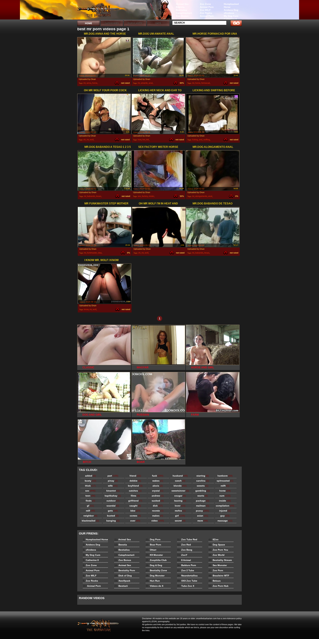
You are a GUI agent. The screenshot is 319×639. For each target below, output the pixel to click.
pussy (202, 510)
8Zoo (213, 539)
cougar (180, 495)
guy (225, 515)
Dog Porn (153, 539)
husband (180, 475)
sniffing (206, 139)
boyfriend (135, 485)
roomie (157, 510)
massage (224, 520)
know (86, 309)
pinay (113, 480)
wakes (157, 480)
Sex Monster (218, 565)
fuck (157, 475)
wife (113, 485)
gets (113, 510)
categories (112, 23)
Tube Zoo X (185, 586)
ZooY (182, 555)
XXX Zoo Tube (187, 580)
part (112, 475)
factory (145, 196)
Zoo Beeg (184, 549)
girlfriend (135, 500)
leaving (180, 500)
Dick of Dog (123, 575)
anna (89, 83)
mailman (202, 505)
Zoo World (216, 555)
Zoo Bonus (182, 16)
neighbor (90, 515)
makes (157, 515)
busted (113, 515)
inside (225, 500)
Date (158, 23)
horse (94, 83)
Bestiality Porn (124, 570)
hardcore (225, 475)
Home (88, 23)
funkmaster (92, 253)
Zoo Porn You (218, 549)
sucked (158, 500)
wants (202, 495)
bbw (135, 510)
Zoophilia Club (156, 560)
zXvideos (229, 13)
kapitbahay (113, 495)
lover (180, 505)
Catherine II (230, 19)
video (157, 520)
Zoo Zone (205, 4)
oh (84, 139)
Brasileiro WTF (219, 575)
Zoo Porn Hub (218, 586)
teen (90, 495)
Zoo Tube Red (187, 539)
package (202, 500)
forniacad (205, 83)
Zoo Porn (216, 570)
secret (180, 520)
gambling (202, 490)
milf (90, 510)
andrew (158, 495)
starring (202, 475)
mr (84, 83)
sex (139, 196)
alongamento (201, 196)
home (225, 490)
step (100, 253)
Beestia (180, 7)
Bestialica (181, 10)
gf (90, 505)
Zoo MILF (205, 10)
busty (90, 480)
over (135, 520)
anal (151, 83)
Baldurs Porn (186, 565)
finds (90, 500)
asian (202, 515)
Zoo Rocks (206, 13)
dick (158, 505)
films (135, 495)
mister (151, 196)
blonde (180, 485)
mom (202, 520)
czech (180, 480)
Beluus (215, 580)
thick (90, 485)
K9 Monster (154, 555)
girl (180, 515)
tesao (98, 196)
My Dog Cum (231, 16)
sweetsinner (180, 490)
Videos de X (154, 586)
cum (225, 495)
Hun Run (153, 580)
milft (225, 485)
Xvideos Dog (231, 10)
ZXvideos (98, 10)
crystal (157, 490)
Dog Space (217, 544)
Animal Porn (207, 7)
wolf (92, 139)
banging (112, 520)
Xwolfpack (122, 580)
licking (195, 139)
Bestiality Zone (156, 570)
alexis (158, 485)
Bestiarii (121, 586)
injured (225, 510)
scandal (112, 505)
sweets (202, 485)
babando (91, 196)
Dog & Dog (154, 565)
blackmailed (90, 520)
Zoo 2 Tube (185, 570)
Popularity (135, 23)
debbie (135, 480)
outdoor (112, 500)
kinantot (112, 490)
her (143, 139)
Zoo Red (184, 544)
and (200, 139)
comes (135, 515)
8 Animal (184, 560)
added (90, 475)
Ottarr (151, 549)
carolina (202, 480)
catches (135, 490)
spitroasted (225, 480)
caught (135, 505)
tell (147, 139)
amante (144, 83)
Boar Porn (153, 544)
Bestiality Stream (220, 560)
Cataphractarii (184, 13)
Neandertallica (187, 575)
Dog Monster (155, 575)
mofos (180, 510)
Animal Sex (182, 4)
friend (135, 475)
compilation (225, 505)
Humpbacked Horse (231, 5)
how (139, 139)
